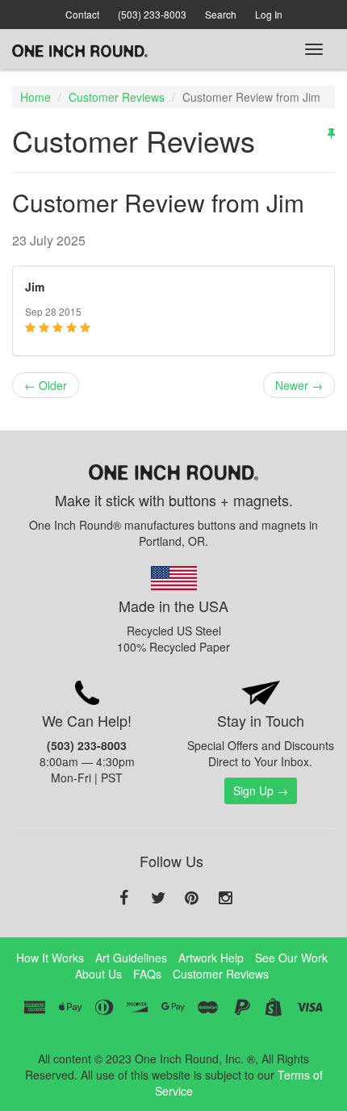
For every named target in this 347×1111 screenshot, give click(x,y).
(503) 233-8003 (152, 14)
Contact (82, 14)
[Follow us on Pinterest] (192, 898)
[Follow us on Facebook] (124, 898)
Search (220, 14)
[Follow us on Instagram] (226, 898)
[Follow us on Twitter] (158, 898)
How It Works (50, 958)
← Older (45, 385)
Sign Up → (260, 790)
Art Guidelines (131, 958)
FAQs (147, 974)
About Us (98, 974)
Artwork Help (211, 958)
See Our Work (291, 958)
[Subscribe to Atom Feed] (331, 132)
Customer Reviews (117, 97)
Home (35, 97)
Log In (268, 14)
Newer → (299, 385)
